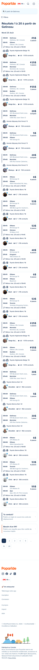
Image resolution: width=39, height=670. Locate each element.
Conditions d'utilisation (9, 626)
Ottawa (12, 42)
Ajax (11, 491)
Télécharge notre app (9, 591)
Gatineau (13, 38)
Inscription (5, 595)
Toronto (12, 206)
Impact (4, 609)
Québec (12, 91)
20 (9, 546)
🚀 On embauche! (8, 587)
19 (4, 546)
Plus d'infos (12, 658)
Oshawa (12, 230)
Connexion (5, 599)
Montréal (13, 67)
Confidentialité (29, 624)
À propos (5, 605)
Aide (3, 613)
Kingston (13, 254)
